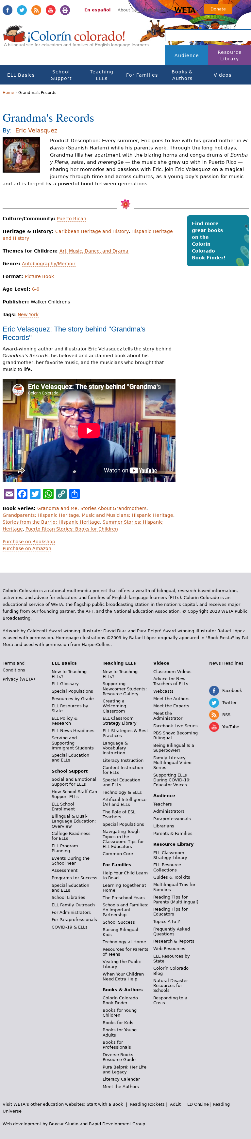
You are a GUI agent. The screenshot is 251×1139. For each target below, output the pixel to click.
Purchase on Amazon (27, 548)
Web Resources (169, 948)
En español (97, 10)
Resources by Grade (73, 698)
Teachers (162, 804)
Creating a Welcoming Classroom (114, 706)
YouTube (51, 10)
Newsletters (157, 10)
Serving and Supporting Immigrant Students (73, 742)
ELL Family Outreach (73, 904)
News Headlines (226, 663)
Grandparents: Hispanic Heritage (41, 515)
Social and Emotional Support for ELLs (74, 782)
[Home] (64, 39)
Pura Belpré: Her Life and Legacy (124, 1069)
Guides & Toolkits (171, 877)
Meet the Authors (121, 1086)
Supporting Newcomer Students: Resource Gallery (125, 688)
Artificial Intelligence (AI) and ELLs (124, 802)
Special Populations (72, 691)
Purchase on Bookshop (29, 541)
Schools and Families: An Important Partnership (125, 909)
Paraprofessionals (172, 818)
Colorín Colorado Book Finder (120, 1000)
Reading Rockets (147, 1104)
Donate (218, 9)
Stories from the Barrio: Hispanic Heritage (51, 522)
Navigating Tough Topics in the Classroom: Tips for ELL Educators (123, 839)
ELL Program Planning (65, 848)
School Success (119, 922)
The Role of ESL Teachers (119, 814)
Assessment (64, 870)
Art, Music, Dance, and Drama (93, 251)
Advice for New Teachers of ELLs (170, 681)
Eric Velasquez (36, 130)
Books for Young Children (120, 1013)
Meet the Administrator (167, 716)
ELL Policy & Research (64, 721)
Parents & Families (172, 833)
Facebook (7, 10)
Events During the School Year (71, 861)
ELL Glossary (65, 683)
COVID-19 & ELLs (70, 927)
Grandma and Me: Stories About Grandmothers (91, 508)
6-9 (36, 289)
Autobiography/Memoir (48, 263)
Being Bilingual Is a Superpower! (173, 748)
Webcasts (163, 691)
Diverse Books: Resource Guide (119, 1057)
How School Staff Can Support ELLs (74, 794)
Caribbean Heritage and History (92, 231)
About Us (127, 10)
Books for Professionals (117, 1045)
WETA (186, 10)
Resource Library (230, 55)
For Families (142, 75)
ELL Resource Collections (167, 867)
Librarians (163, 825)
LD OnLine (198, 1104)
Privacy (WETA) (19, 679)
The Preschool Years (124, 897)
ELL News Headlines (73, 730)
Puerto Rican (71, 218)
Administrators (169, 811)
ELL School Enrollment (63, 806)
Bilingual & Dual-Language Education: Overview (74, 821)
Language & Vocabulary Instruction (115, 748)
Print (65, 10)
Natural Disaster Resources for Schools (170, 985)
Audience (187, 55)
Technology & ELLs (122, 792)
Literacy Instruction (123, 760)
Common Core (118, 853)
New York (28, 314)
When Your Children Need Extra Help (123, 976)
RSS (36, 10)
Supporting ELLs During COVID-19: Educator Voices (172, 780)
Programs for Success (74, 877)
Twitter (22, 10)
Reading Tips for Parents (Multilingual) (175, 899)
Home (8, 92)
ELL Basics (21, 75)
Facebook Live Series (175, 725)
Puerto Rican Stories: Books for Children (71, 528)
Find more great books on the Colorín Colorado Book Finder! (209, 240)
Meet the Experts (171, 705)
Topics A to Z (166, 921)
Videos (222, 75)
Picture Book (39, 276)
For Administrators (71, 912)
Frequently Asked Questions (171, 931)
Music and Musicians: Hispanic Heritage (127, 515)
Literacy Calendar (121, 1079)
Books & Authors (182, 75)
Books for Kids (118, 1022)
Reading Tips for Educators (170, 911)
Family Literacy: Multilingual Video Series (172, 762)
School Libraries (68, 897)
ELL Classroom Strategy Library (120, 721)
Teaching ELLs (101, 75)
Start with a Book (105, 1104)
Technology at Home (124, 941)
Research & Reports (173, 941)
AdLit (175, 1104)
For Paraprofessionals (74, 919)
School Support (61, 75)
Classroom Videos (172, 671)
